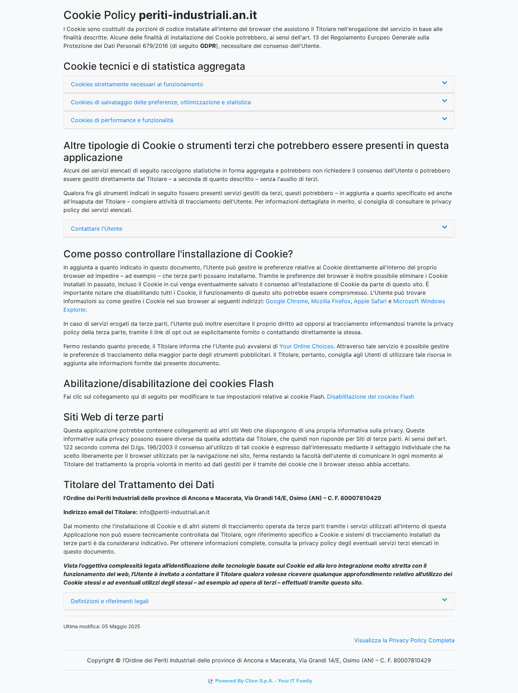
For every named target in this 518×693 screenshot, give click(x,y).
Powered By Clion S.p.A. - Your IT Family (263, 680)
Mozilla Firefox (331, 301)
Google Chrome (287, 301)
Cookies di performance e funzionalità (122, 120)
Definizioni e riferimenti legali (110, 601)
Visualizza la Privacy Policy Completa (404, 640)
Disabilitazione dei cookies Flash (370, 396)
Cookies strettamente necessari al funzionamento (137, 84)
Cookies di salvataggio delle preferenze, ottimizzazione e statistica (161, 102)
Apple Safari (370, 301)
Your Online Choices (306, 346)
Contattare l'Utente (96, 228)
